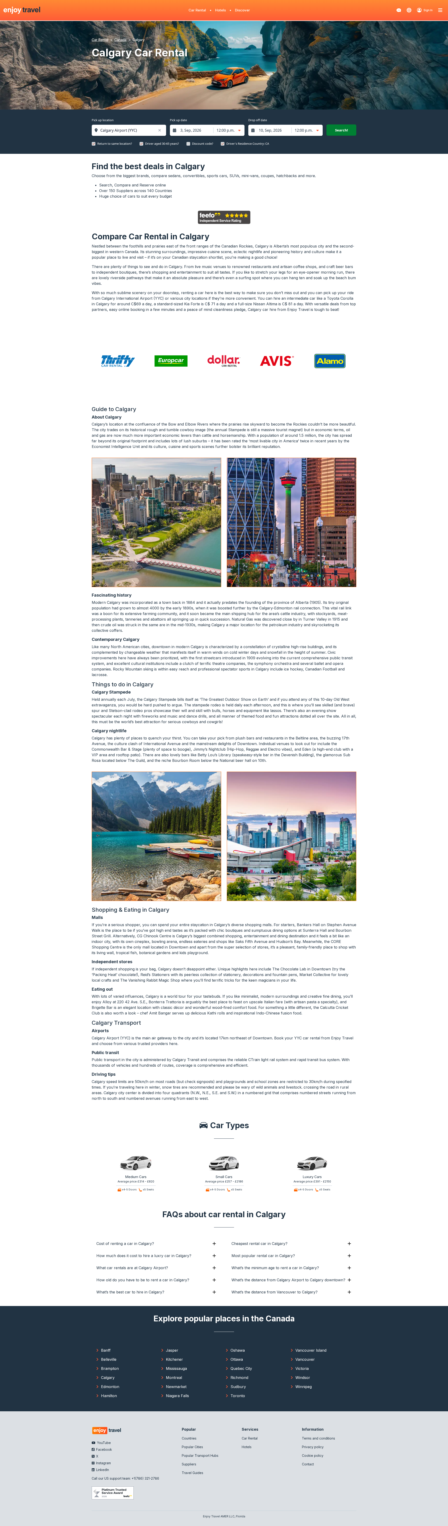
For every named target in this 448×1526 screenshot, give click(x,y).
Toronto (238, 1395)
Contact (308, 1464)
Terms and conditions (318, 1438)
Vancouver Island (310, 1350)
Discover (242, 10)
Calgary (108, 1377)
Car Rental (197, 10)
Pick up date (178, 120)
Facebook (103, 1449)
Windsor (302, 1377)
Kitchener (174, 1359)
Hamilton (109, 1395)
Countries (189, 1438)
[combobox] (131, 130)
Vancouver (305, 1359)
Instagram (103, 1463)
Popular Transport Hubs (200, 1455)
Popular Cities (192, 1447)
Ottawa (237, 1359)
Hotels (220, 10)
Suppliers (189, 1464)
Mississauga (176, 1368)
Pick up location (103, 120)
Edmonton (110, 1386)
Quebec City (241, 1368)
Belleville (108, 1359)
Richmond (239, 1377)
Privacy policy (313, 1447)
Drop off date (257, 120)
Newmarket (176, 1386)
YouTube (103, 1443)
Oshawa (238, 1350)
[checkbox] (93, 144)
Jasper (172, 1350)
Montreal (174, 1377)
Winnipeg (303, 1386)
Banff (106, 1350)
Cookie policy (312, 1455)
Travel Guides (192, 1473)
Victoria (302, 1368)
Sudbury (238, 1386)
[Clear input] (159, 130)
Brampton (110, 1368)
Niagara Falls (177, 1395)
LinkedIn (102, 1470)
